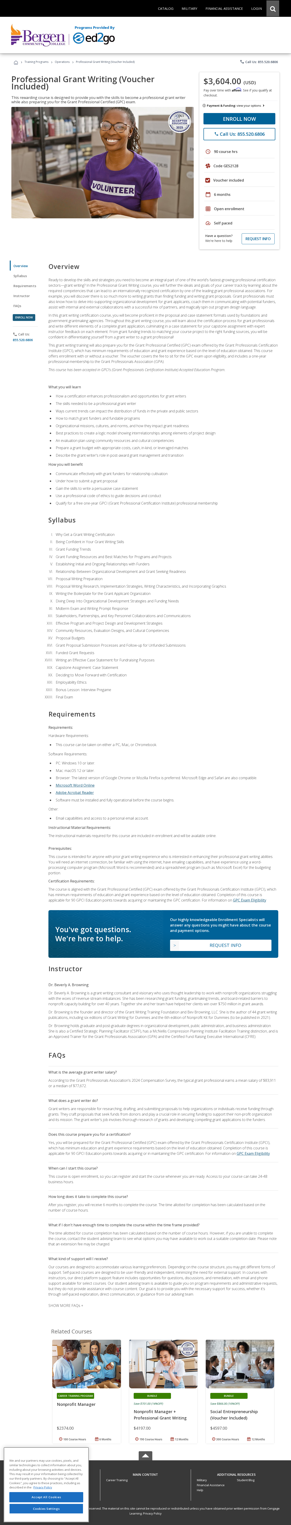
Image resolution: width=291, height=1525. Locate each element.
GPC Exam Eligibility (249, 900)
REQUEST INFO (258, 238)
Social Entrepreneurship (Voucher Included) (234, 1415)
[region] (46, 1484)
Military (202, 1480)
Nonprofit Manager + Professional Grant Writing (160, 1415)
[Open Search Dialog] (272, 8)
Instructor (21, 296)
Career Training (117, 1480)
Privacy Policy (152, 1513)
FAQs (17, 306)
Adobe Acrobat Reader (75, 792)
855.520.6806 (23, 340)
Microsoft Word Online (75, 785)
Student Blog (245, 1480)
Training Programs (36, 62)
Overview (20, 266)
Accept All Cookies (46, 1497)
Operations (62, 62)
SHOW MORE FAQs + (65, 1305)
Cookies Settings (46, 1509)
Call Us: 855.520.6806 (259, 61)
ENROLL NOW (239, 118)
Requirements (24, 286)
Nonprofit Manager (76, 1404)
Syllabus (20, 276)
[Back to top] (145, 1473)
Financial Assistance (211, 1485)
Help (200, 1490)
